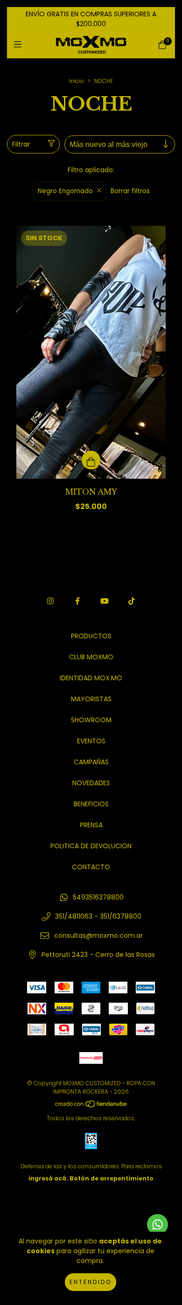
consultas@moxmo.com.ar (98, 935)
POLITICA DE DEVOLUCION (91, 846)
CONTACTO (91, 867)
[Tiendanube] (91, 1106)
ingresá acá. (48, 1178)
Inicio (76, 81)
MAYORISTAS (91, 699)
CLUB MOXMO (91, 657)
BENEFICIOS (91, 804)
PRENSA (91, 825)
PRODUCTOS (91, 636)
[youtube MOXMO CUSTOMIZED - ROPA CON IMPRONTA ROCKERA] (104, 601)
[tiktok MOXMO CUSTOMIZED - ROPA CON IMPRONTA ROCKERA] (131, 601)
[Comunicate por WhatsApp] (157, 1224)
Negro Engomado (65, 191)
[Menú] (20, 44)
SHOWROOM (91, 720)
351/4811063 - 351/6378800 (98, 916)
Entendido (91, 1282)
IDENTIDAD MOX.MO (91, 678)
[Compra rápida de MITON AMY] (91, 460)
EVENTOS (91, 741)
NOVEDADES (91, 783)
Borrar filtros (130, 190)
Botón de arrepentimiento (112, 1178)
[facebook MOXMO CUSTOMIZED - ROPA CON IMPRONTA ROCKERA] (77, 601)
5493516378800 (98, 897)
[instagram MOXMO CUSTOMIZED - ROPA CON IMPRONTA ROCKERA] (50, 601)
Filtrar (21, 144)
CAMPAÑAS (91, 762)
